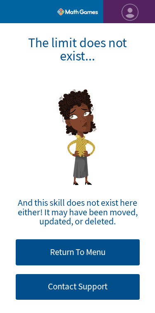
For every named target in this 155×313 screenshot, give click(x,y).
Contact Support (77, 286)
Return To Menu (77, 252)
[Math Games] (77, 11)
